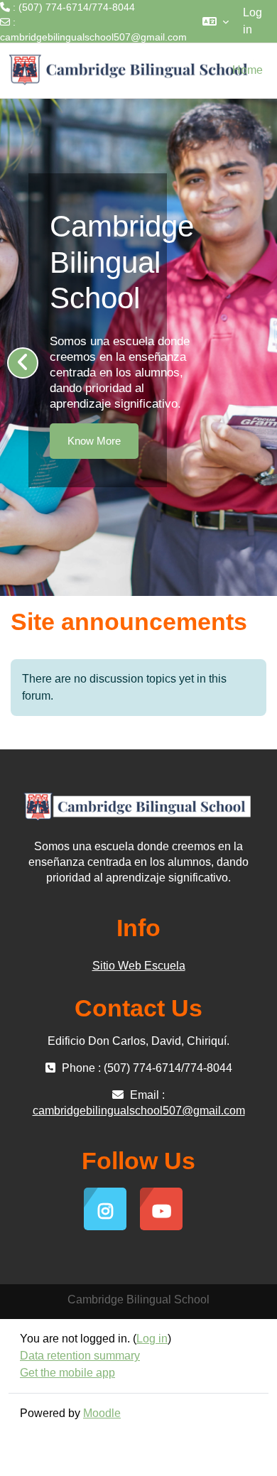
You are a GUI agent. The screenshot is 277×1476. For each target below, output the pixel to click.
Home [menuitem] (247, 70)
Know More (96, 441)
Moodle (102, 1413)
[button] (215, 21)
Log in (252, 21)
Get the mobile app (67, 1373)
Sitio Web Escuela (138, 966)
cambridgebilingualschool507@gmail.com (93, 37)
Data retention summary (80, 1356)
